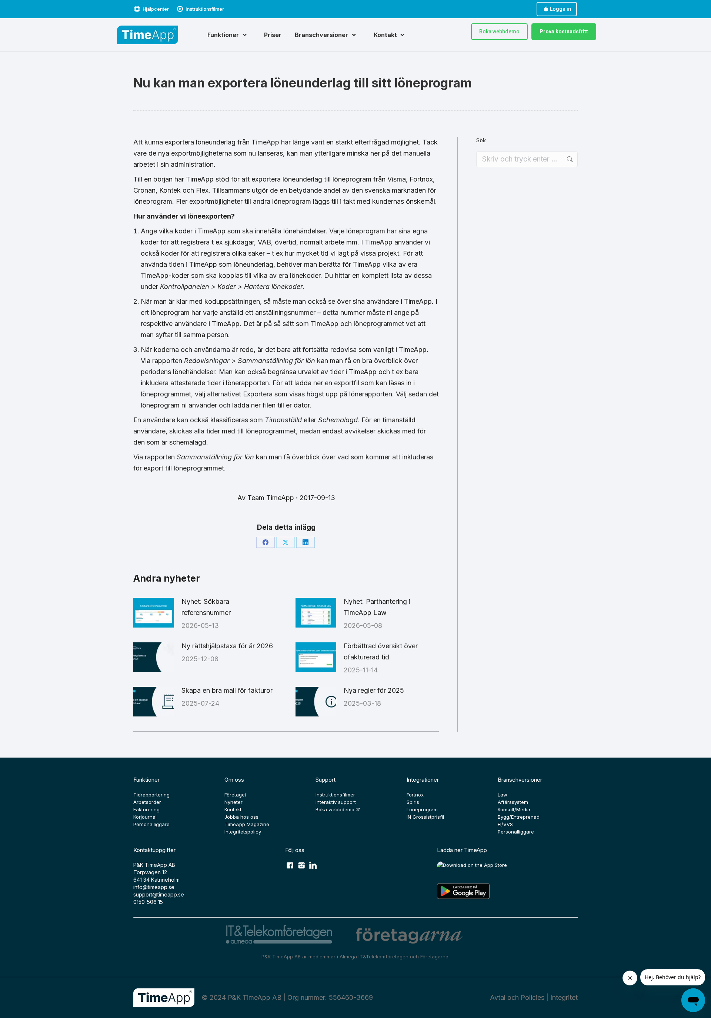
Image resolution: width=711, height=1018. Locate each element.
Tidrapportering (151, 795)
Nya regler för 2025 (374, 690)
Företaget (235, 795)
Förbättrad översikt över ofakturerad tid (381, 651)
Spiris (413, 802)
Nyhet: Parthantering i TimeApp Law (377, 607)
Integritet (564, 997)
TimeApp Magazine (246, 824)
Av (265, 498)
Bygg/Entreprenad (519, 817)
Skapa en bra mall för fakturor (227, 690)
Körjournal (145, 817)
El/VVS (505, 824)
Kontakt (232, 809)
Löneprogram (422, 809)
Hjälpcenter (156, 9)
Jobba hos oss (241, 817)
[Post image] (153, 613)
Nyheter (233, 802)
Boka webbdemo (499, 31)
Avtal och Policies (517, 997)
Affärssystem (513, 802)
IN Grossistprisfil (425, 817)
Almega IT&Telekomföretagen (375, 956)
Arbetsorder (147, 802)
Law (502, 795)
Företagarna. (435, 956)
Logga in (560, 9)
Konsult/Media (514, 809)
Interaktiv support (336, 802)
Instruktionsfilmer (205, 9)
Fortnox (415, 795)
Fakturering (146, 809)
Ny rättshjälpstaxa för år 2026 (227, 646)
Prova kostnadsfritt (564, 31)
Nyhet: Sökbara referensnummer (206, 607)
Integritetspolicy (242, 832)
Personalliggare (151, 824)
